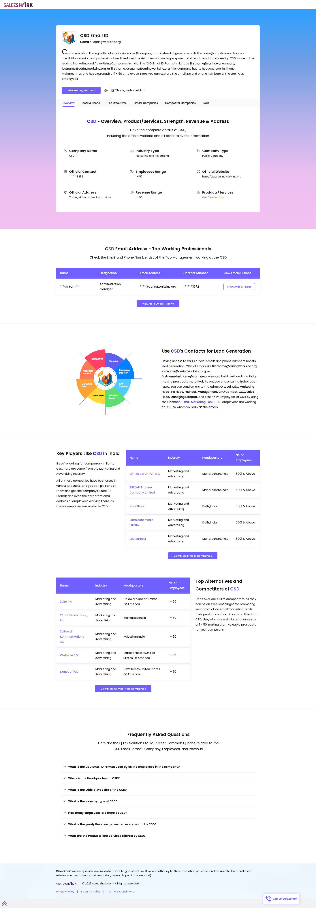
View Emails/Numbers (81, 90)
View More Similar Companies (193, 556)
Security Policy (90, 891)
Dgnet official (69, 672)
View (239, 286)
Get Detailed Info (213, 197)
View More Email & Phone (158, 303)
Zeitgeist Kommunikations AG (72, 636)
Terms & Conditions (120, 891)
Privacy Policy (65, 891)
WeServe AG (69, 655)
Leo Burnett (138, 539)
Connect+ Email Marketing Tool (189, 402)
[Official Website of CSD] (106, 90)
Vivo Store (137, 506)
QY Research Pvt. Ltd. (145, 474)
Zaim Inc (66, 601)
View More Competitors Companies (123, 689)
